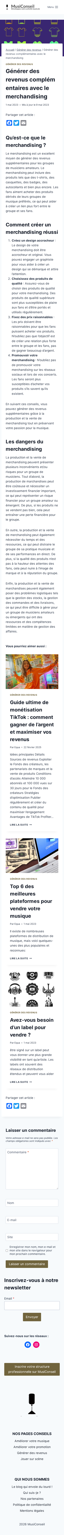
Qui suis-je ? (32, 1493)
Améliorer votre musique (32, 1441)
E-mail (11, 1220)
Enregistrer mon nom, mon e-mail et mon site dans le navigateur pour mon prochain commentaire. (33, 1250)
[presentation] (32, 671)
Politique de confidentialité (32, 1504)
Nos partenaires (32, 1498)
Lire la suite (20, 824)
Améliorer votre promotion (32, 1447)
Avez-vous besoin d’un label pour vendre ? (32, 1027)
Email (9, 1298)
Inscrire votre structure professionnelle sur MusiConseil (32, 1369)
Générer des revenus (19, 64)
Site (10, 1237)
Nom (10, 1203)
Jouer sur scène (32, 1459)
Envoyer (32, 1317)
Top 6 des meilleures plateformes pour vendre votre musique (31, 901)
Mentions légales (32, 1510)
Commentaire (18, 1152)
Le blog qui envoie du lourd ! (32, 1487)
